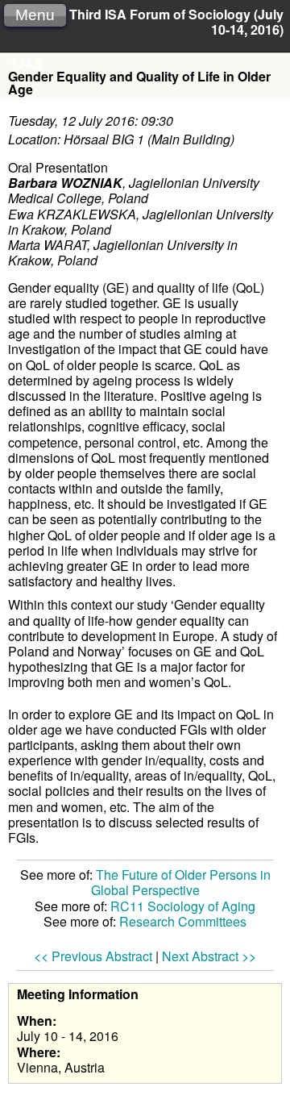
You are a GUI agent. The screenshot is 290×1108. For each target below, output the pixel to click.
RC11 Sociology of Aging (182, 906)
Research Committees (182, 921)
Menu (35, 14)
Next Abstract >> (209, 956)
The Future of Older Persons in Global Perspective (181, 882)
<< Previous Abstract (93, 956)
